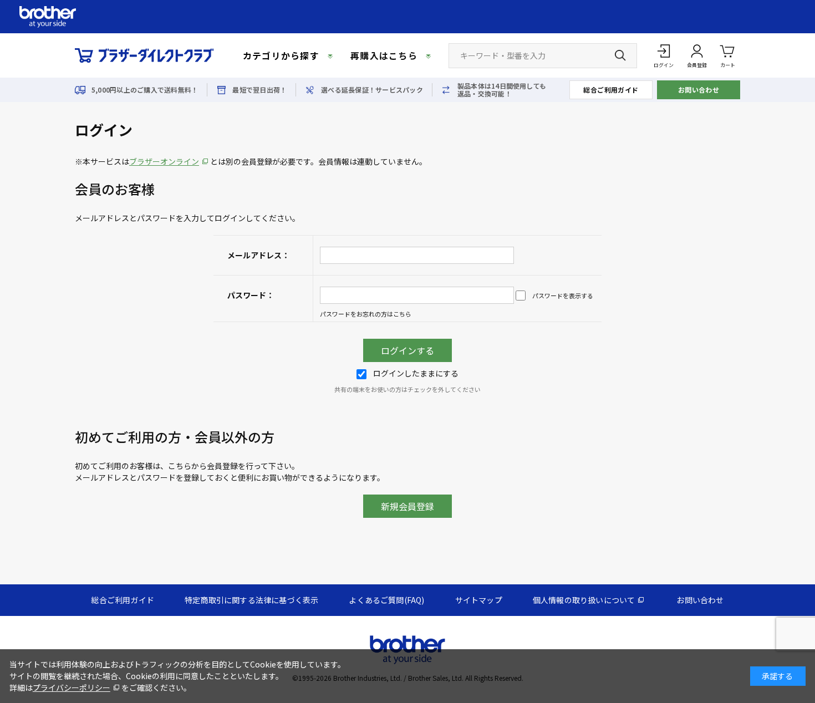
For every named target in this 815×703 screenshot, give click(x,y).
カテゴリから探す (281, 55)
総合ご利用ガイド (611, 89)
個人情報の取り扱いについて (584, 599)
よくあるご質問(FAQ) (386, 599)
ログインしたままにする (416, 373)
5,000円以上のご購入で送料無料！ (144, 90)
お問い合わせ (699, 89)
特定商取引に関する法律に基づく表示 (251, 599)
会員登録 (697, 65)
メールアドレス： (258, 255)
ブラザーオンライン (164, 161)
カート (727, 65)
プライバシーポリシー (71, 687)
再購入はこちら (383, 55)
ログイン (664, 65)
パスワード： (250, 294)
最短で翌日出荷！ (259, 90)
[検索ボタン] (620, 55)
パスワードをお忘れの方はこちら (365, 313)
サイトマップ (478, 599)
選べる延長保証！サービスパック (372, 90)
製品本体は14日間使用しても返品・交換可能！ (501, 90)
